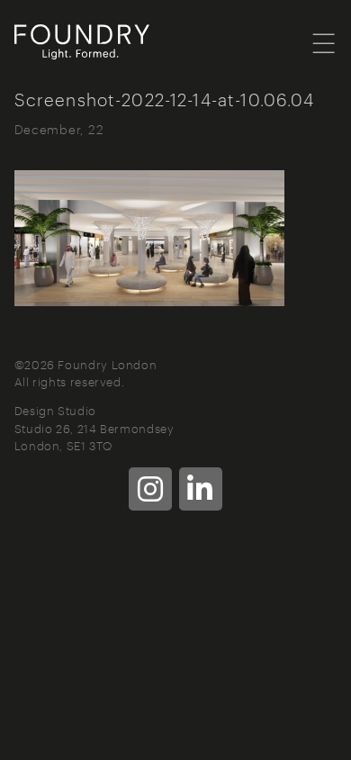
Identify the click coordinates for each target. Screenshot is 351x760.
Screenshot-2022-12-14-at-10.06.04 (164, 98)
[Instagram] (150, 489)
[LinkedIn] (200, 489)
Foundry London (104, 42)
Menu (324, 42)
